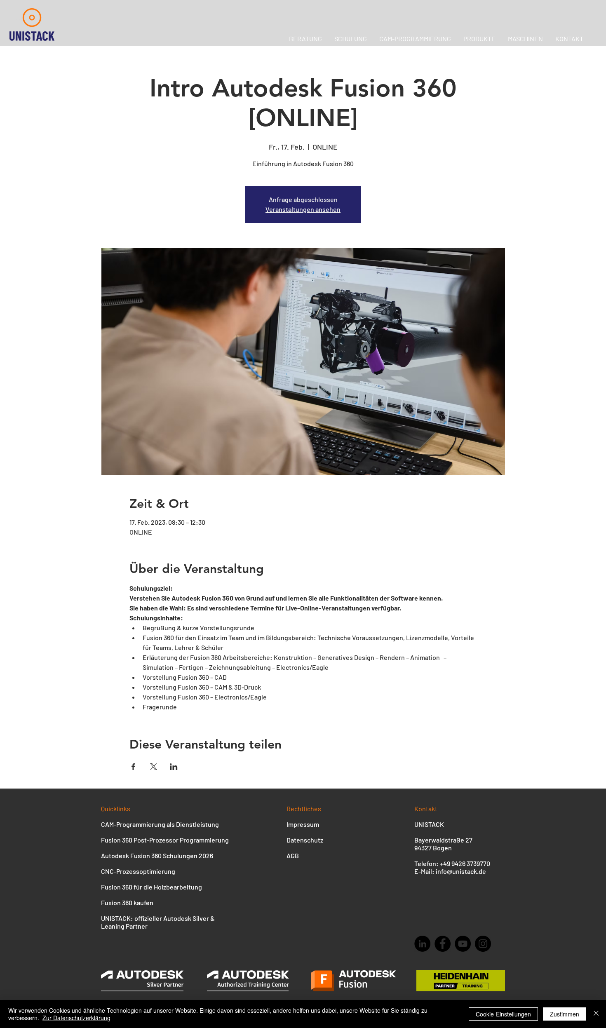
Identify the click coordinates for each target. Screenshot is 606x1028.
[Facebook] (443, 944)
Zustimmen (564, 1014)
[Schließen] (596, 1014)
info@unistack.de (461, 871)
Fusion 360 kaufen (127, 902)
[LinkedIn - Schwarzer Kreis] (422, 944)
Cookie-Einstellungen (503, 1014)
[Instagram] (483, 944)
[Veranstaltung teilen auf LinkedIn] (174, 766)
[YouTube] (463, 944)
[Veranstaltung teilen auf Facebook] (133, 766)
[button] (525, 39)
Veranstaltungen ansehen (303, 209)
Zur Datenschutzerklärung (76, 1018)
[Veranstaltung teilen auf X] (153, 766)
